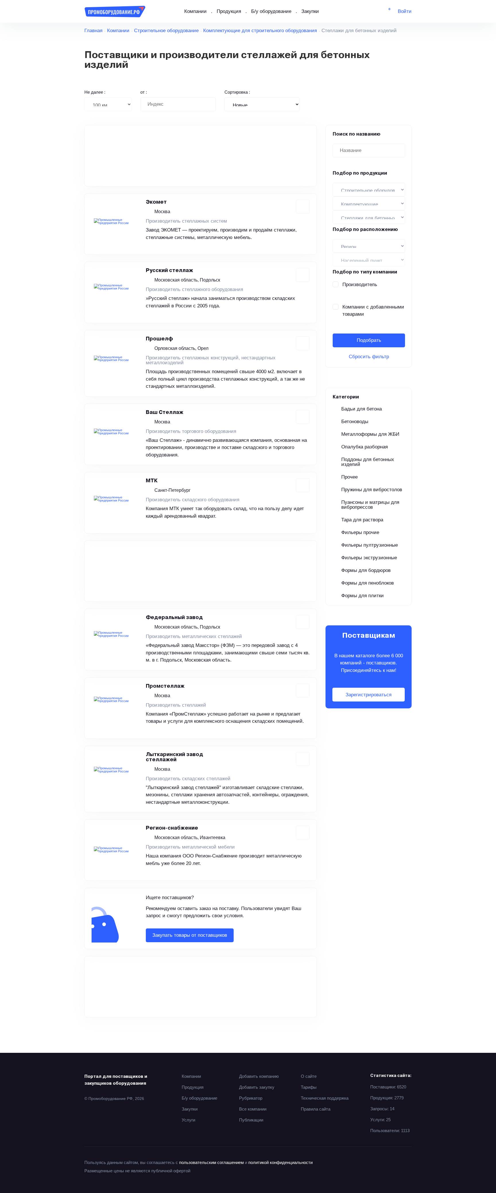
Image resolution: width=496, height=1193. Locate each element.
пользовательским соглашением (211, 1162)
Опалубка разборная (364, 446)
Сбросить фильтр (369, 356)
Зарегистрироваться (369, 694)
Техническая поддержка (324, 1098)
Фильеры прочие (360, 532)
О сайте (309, 1076)
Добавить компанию (259, 1076)
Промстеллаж (165, 686)
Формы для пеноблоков (367, 583)
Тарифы (309, 1087)
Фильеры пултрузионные (369, 545)
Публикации (251, 1119)
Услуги (188, 1119)
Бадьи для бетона (361, 408)
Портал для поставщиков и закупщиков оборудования (115, 1080)
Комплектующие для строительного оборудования (260, 30)
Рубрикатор (250, 1098)
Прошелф (159, 339)
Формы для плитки (362, 595)
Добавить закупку (256, 1087)
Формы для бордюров (366, 570)
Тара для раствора (362, 519)
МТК (152, 481)
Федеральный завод (174, 617)
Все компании (252, 1109)
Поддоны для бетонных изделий (367, 462)
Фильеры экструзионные (369, 557)
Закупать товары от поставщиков (189, 935)
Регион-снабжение (172, 828)
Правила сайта (315, 1109)
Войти (405, 11)
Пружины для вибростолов (371, 489)
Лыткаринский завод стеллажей (174, 757)
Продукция (229, 11)
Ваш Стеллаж (164, 412)
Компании (195, 11)
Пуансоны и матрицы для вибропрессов (370, 505)
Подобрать (369, 340)
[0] (385, 11)
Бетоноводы (354, 421)
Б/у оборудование (271, 11)
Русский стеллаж (169, 270)
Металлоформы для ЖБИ (370, 434)
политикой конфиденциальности (280, 1162)
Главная (93, 30)
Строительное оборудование (166, 30)
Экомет (156, 202)
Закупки (310, 11)
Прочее (349, 477)
